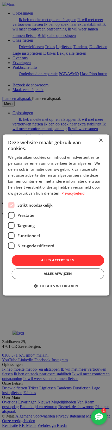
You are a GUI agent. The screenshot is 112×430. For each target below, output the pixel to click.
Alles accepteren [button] (57, 260)
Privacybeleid (73, 193)
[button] (56, 286)
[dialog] (56, 214)
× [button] (101, 140)
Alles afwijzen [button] (58, 273)
